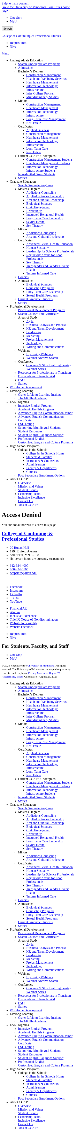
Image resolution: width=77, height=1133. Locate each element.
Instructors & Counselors (42, 1083)
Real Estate (33, 746)
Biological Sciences (39, 826)
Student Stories (28, 1113)
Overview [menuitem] (24, 482)
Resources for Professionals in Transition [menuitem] (44, 372)
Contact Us (25, 1124)
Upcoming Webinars (39, 977)
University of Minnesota (40, 665)
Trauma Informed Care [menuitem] (41, 273)
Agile (29, 944)
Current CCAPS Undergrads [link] (36, 156)
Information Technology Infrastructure (42, 710)
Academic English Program (36, 1032)
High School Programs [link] (24, 446)
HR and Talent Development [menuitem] (45, 328)
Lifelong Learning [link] (21, 391)
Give (13, 46)
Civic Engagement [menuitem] (38, 207)
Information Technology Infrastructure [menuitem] (42, 87)
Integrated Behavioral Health (45, 837)
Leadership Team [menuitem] (29, 493)
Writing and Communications (45, 970)
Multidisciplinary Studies (42, 720)
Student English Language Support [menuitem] (40, 435)
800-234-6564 (19, 569)
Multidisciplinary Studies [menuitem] (42, 97)
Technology (34, 966)
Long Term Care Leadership (44, 841)
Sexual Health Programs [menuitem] (42, 295)
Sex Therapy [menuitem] (34, 225)
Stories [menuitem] (22, 178)
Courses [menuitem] (23, 277)
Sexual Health (35, 845)
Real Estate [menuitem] (33, 122)
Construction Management (43, 698)
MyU (13, 21)
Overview (24, 1105)
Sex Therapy (34, 848)
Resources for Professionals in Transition (44, 995)
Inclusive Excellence (23, 616)
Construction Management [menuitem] (43, 75)
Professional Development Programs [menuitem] (41, 310)
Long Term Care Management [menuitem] (46, 119)
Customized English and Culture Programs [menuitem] (45, 442)
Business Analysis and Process (46, 948)
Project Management (39, 962)
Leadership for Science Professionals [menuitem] (50, 251)
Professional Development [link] (27, 306)
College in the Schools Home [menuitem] (45, 453)
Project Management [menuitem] (39, 339)
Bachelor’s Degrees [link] (31, 71)
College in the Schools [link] (32, 449)
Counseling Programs (40, 911)
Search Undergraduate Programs (39, 687)
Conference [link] (25, 361)
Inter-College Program (40, 716)
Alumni (15, 612)
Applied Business (37, 753)
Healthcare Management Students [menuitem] (48, 163)
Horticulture (34, 834)
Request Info (18, 42)
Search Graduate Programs (35, 808)
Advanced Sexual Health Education (49, 867)
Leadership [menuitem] (33, 332)
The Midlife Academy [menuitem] (32, 398)
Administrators (35, 1087)
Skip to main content (15, 3)
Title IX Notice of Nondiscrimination (34, 619)
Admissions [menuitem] (25, 67)
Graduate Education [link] (23, 181)
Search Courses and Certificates (38, 937)
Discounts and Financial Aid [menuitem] (36, 376)
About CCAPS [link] (20, 479)
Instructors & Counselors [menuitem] (42, 460)
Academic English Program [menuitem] (36, 409)
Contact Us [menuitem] (25, 501)
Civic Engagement (38, 830)
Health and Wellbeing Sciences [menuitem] (46, 78)
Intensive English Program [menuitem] (35, 405)
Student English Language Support (40, 1058)
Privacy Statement (38, 672)
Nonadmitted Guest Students (36, 797)
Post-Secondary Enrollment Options (41, 1098)
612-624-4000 (19, 565)
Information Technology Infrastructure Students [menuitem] (42, 168)
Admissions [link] (25, 280)
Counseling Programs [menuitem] (40, 288)
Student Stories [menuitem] (28, 490)
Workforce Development (26, 1010)
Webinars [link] (24, 350)
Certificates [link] (25, 126)
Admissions (25, 690)
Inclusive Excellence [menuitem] (31, 497)
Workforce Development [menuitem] (26, 387)
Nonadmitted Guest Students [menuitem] (36, 174)
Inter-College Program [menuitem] (40, 93)
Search (7, 28)
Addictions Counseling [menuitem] (41, 192)
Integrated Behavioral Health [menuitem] (45, 214)
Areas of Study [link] (28, 317)
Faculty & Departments (41, 1091)
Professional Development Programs (41, 933)
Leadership (33, 955)
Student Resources (30, 1054)
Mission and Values (30, 1109)
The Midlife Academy (32, 1021)
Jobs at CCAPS (28, 1128)
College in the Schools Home (45, 1076)
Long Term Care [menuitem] (37, 148)
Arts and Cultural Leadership (45, 823)
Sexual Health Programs (42, 918)
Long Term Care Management (46, 742)
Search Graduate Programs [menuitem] (35, 185)
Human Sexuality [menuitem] (37, 247)
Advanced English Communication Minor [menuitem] (45, 413)
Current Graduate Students (35, 922)
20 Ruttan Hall (19, 547)
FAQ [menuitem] (21, 380)
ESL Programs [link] (19, 402)
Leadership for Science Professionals (50, 874)
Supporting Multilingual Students (39, 1050)
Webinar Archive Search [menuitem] (42, 358)
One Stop (16, 17)
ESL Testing (26, 1047)
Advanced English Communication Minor (45, 1036)
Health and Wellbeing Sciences (46, 701)
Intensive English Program (35, 1028)
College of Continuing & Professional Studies (31, 36)
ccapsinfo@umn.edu (23, 573)
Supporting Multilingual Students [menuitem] (39, 427)
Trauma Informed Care (41, 896)
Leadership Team (29, 1117)
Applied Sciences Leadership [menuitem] (45, 196)
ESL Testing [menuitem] (26, 424)
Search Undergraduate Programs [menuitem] (39, 64)
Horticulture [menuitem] (34, 211)
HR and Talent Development (45, 951)
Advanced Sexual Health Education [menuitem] (49, 244)
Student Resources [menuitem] (30, 431)
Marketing (33, 959)
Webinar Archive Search (42, 981)
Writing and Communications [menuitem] (45, 347)
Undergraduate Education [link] (26, 60)
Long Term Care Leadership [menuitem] (44, 218)
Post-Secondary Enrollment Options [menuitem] (41, 475)
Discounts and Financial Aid (36, 999)
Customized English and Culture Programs (45, 1065)
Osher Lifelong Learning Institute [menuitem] (39, 394)
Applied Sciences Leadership (45, 819)
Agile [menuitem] (29, 321)
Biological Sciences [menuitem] (39, 203)
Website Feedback (21, 627)
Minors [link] (22, 100)
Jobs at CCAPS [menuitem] (28, 505)
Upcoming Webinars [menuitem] (39, 354)
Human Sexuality (37, 870)
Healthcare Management (42, 705)
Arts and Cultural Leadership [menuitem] (45, 200)
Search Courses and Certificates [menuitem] (38, 313)
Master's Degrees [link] (29, 189)
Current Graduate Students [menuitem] (35, 299)
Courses (23, 900)
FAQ (21, 1003)
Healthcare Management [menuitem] (42, 82)
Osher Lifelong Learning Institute (39, 1017)
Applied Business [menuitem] (37, 130)
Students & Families (39, 1080)
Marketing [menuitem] (33, 336)
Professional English (31, 1061)
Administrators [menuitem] (35, 464)
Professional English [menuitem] (31, 438)
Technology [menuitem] (34, 343)
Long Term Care (37, 771)
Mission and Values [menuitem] (30, 486)
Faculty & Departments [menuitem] (41, 468)
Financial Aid (18, 608)
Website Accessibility (23, 623)
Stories (22, 801)
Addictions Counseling (41, 815)
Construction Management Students (49, 782)
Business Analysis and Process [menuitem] (46, 325)
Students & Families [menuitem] (39, 457)
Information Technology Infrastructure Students (42, 791)
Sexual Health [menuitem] (35, 222)
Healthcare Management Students (48, 786)
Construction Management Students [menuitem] (49, 159)
